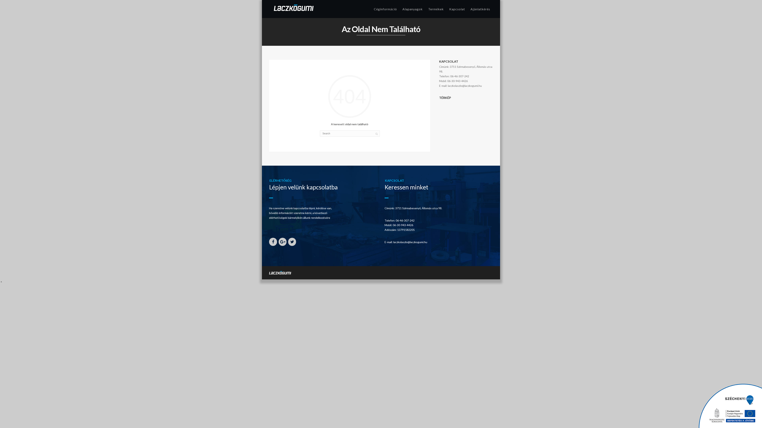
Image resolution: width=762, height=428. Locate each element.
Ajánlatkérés (480, 9)
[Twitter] (292, 242)
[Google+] (283, 242)
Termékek (436, 9)
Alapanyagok (412, 9)
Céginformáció (385, 9)
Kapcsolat (457, 9)
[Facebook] (273, 242)
